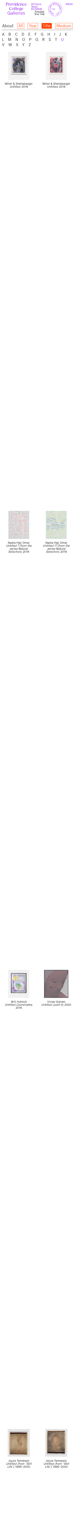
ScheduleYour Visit (39, 13)
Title (47, 25)
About (7, 25)
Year (33, 25)
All (20, 25)
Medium (63, 25)
